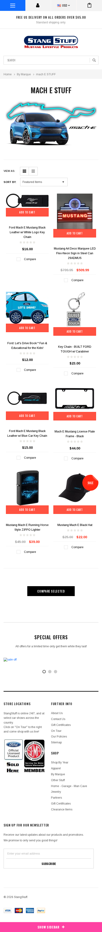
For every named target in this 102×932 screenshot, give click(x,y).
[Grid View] (24, 171)
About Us (57, 713)
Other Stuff (58, 780)
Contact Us (58, 719)
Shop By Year (59, 762)
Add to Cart (27, 212)
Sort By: (10, 182)
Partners (56, 797)
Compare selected (51, 591)
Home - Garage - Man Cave (69, 786)
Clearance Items (61, 809)
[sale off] (51, 660)
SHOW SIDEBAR (48, 927)
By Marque (24, 74)
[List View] (33, 171)
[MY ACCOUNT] (38, 5)
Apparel (56, 768)
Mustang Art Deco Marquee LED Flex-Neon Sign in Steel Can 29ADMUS (75, 253)
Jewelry (56, 791)
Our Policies (59, 736)
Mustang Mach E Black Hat (74, 525)
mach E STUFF (46, 74)
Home (8, 74)
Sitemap (56, 742)
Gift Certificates (61, 725)
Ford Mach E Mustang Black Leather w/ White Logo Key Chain (27, 232)
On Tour (56, 731)
